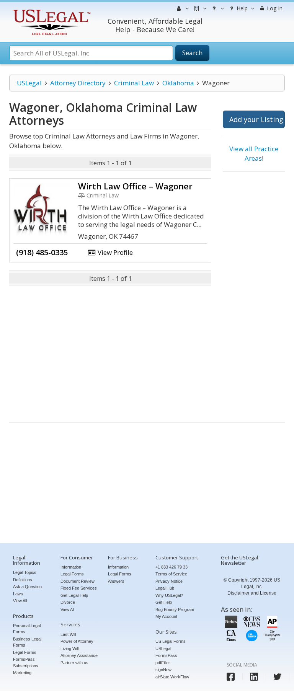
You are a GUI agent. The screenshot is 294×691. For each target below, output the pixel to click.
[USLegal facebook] (231, 677)
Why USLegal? (169, 595)
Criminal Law (134, 82)
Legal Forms (24, 652)
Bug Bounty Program (174, 609)
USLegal (29, 82)
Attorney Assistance (79, 655)
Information (70, 567)
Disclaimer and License (251, 593)
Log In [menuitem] (274, 8)
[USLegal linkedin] (254, 677)
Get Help (163, 602)
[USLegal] (50, 10)
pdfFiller (162, 662)
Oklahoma (178, 82)
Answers (116, 581)
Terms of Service (171, 574)
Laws (18, 594)
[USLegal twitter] (277, 677)
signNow (163, 669)
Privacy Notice (169, 581)
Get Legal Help (74, 595)
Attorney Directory (78, 82)
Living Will (69, 648)
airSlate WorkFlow (172, 677)
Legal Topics (24, 572)
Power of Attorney (76, 641)
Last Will (68, 634)
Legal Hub (164, 588)
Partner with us (74, 662)
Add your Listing (256, 119)
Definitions (22, 579)
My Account (166, 616)
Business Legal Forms (27, 642)
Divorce (67, 602)
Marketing (22, 672)
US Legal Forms (170, 641)
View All (20, 600)
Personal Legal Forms (27, 628)
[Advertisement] (254, 294)
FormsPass (166, 655)
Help (241, 8)
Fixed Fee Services (78, 588)
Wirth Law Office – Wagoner (135, 186)
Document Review (77, 581)
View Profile (114, 252)
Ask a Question (27, 586)
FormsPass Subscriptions (25, 662)
